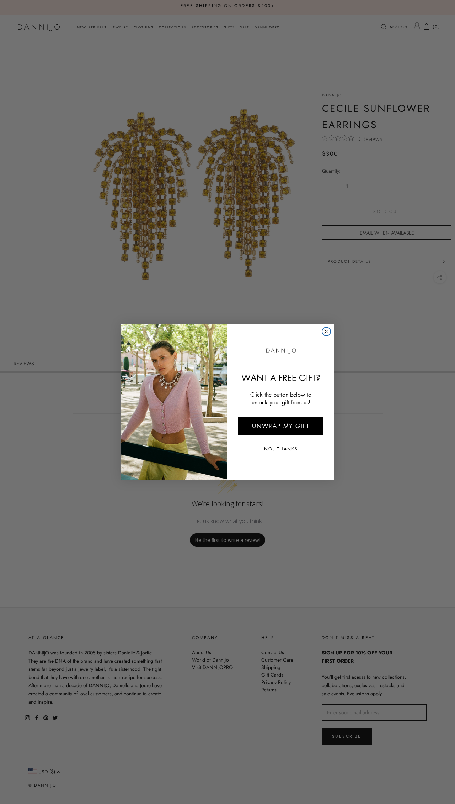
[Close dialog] (326, 331)
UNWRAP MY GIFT (281, 426)
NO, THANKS (281, 449)
